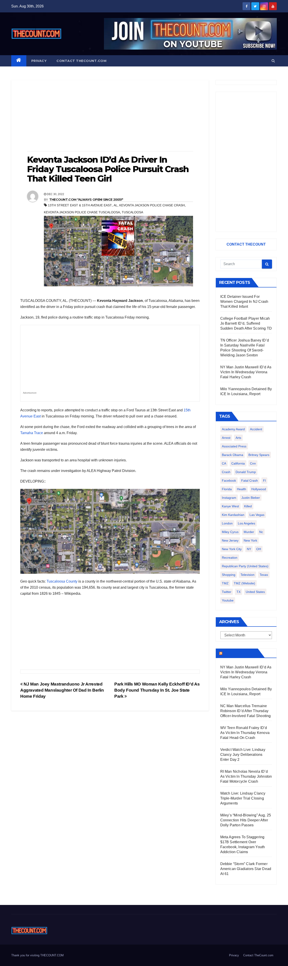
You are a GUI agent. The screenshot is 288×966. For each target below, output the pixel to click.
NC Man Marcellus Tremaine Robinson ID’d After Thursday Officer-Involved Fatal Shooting (245, 711)
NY (249, 549)
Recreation (229, 557)
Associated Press (234, 446)
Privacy (39, 61)
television (247, 574)
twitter (226, 592)
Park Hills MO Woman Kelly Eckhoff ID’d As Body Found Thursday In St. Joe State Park (157, 690)
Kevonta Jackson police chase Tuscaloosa (82, 212)
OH (258, 549)
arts (238, 438)
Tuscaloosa (132, 212)
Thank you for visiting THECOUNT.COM (37, 955)
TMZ (225, 583)
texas (264, 574)
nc (261, 532)
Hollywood (258, 489)
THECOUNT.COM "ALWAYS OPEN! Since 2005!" (86, 200)
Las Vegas (257, 515)
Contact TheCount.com (81, 61)
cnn (253, 463)
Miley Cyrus (230, 532)
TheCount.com (239, 653)
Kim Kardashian (233, 515)
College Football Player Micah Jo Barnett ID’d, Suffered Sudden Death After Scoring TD (246, 323)
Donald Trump (246, 472)
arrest (226, 438)
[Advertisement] (110, 116)
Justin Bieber (250, 497)
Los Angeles (246, 523)
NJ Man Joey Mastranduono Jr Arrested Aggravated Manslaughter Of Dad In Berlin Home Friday (62, 690)
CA (224, 463)
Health (241, 489)
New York (250, 540)
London (227, 523)
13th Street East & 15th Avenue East (80, 205)
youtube (228, 600)
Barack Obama (232, 455)
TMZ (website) (244, 583)
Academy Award (233, 429)
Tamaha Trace (31, 433)
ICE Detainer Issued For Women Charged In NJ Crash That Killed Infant (244, 301)
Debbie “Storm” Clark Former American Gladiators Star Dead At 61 (245, 869)
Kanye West (230, 506)
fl (264, 480)
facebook (229, 480)
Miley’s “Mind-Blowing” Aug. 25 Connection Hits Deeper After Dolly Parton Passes (245, 820)
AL (115, 205)
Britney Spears (258, 455)
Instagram (229, 497)
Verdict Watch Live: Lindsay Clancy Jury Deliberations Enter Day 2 (242, 754)
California (238, 463)
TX (238, 592)
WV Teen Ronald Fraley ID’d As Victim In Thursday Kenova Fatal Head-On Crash (245, 733)
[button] (273, 61)
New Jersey (230, 540)
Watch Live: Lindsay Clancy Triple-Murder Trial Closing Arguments (243, 798)
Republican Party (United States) (245, 566)
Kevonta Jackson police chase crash (152, 205)
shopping (228, 574)
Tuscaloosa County (62, 581)
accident (256, 429)
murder (249, 532)
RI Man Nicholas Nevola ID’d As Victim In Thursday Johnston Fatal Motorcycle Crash (246, 776)
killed (248, 506)
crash (226, 472)
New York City (232, 549)
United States (255, 592)
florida (227, 489)
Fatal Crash (249, 480)
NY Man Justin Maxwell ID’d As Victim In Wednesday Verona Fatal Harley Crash (246, 372)
